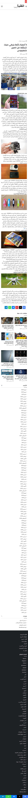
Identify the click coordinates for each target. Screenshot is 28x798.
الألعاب (24, 697)
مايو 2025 (24, 394)
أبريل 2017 (23, 555)
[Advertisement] (14, 25)
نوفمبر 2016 (23, 566)
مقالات (20, 41)
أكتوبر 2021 (23, 431)
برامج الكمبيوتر (22, 725)
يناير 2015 (24, 612)
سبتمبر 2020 (23, 461)
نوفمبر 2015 (23, 594)
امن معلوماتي (23, 720)
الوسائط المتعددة (22, 715)
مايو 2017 (24, 552)
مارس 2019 (23, 502)
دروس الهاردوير (22, 757)
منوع (25, 787)
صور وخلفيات (23, 768)
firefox (24, 663)
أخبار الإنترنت (23, 679)
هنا (24, 228)
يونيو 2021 (23, 440)
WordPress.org (22, 627)
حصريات (24, 750)
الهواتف (24, 711)
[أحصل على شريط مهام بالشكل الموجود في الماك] (7, 356)
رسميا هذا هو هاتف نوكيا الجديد (21, 326)
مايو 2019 (24, 497)
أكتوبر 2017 (23, 541)
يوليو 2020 (23, 465)
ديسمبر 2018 (23, 509)
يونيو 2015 (23, 605)
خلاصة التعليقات (22, 625)
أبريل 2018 (23, 527)
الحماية (25, 643)
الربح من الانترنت (23, 646)
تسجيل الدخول (23, 620)
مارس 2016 (23, 584)
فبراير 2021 (23, 449)
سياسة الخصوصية (23, 648)
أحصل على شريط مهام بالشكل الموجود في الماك (7, 364)
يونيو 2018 (23, 522)
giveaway (23, 665)
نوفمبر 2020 (23, 456)
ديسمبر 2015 (23, 591)
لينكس (24, 777)
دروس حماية (23, 759)
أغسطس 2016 (22, 573)
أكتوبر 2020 (23, 458)
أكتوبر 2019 (23, 486)
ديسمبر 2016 (23, 564)
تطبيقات (24, 738)
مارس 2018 (23, 529)
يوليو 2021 (23, 438)
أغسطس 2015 (22, 601)
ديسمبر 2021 (23, 426)
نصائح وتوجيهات (22, 791)
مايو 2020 (23, 470)
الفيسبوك (24, 709)
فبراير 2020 (23, 477)
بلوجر (25, 727)
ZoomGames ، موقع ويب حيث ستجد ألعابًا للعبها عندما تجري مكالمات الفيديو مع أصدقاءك (21, 360)
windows (24, 670)
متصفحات (24, 780)
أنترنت (24, 683)
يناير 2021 (24, 451)
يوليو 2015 (23, 603)
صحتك (24, 766)
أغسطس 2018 (22, 518)
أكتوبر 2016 (23, 568)
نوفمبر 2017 (23, 539)
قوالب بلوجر (23, 773)
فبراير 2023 (23, 399)
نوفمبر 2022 (23, 401)
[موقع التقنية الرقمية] (19, 6)
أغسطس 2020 (22, 463)
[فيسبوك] (24, 307)
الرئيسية (24, 41)
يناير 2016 (24, 589)
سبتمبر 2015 (23, 598)
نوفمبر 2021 (23, 428)
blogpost (24, 660)
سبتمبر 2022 (23, 405)
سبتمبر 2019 (23, 488)
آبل (25, 674)
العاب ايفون (23, 706)
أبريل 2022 (23, 417)
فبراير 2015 (23, 610)
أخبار (25, 676)
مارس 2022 (23, 419)
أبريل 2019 (23, 500)
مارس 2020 (23, 474)
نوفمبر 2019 (23, 483)
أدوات (24, 681)
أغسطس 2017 (22, 545)
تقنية (25, 745)
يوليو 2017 (23, 548)
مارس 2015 (23, 607)
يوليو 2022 (23, 410)
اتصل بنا (25, 650)
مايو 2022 (24, 415)
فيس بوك (24, 771)
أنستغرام (24, 688)
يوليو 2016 (23, 575)
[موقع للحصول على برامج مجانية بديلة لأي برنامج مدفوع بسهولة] (7, 372)
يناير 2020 (23, 479)
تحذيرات (24, 729)
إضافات (24, 693)
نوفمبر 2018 (23, 511)
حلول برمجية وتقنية (21, 754)
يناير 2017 (24, 562)
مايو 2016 (24, 580)
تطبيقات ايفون (23, 743)
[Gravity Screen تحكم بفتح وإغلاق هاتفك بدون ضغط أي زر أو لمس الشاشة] (7, 320)
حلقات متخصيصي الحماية (20, 752)
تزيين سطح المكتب (22, 734)
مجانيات (24, 782)
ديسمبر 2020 (23, 454)
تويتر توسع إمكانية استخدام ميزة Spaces (8, 342)
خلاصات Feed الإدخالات (21, 622)
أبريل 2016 (23, 582)
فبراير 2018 (23, 532)
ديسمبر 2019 (23, 481)
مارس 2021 (23, 447)
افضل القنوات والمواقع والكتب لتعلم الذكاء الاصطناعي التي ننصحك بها (21, 377)
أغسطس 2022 (22, 408)
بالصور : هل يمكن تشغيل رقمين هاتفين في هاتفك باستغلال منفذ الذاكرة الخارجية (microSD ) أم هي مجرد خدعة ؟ (21, 343)
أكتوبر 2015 (23, 596)
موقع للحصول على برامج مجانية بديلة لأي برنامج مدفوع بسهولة (7, 377)
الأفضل (24, 695)
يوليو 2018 (23, 520)
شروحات (24, 764)
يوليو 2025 (23, 389)
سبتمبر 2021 (23, 433)
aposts (24, 658)
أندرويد (24, 686)
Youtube (24, 672)
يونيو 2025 (23, 392)
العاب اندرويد (24, 639)
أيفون (25, 690)
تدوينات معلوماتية (22, 732)
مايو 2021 (24, 442)
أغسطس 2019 (22, 490)
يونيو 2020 (23, 467)
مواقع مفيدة (24, 641)
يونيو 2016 (23, 578)
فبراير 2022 (23, 421)
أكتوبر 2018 (23, 513)
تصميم (24, 736)
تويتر (25, 748)
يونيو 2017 (23, 550)
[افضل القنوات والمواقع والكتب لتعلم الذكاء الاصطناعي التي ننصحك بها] (21, 371)
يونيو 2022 (23, 412)
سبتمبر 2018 (23, 516)
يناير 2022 (23, 424)
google (24, 667)
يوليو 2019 (23, 493)
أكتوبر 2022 (23, 403)
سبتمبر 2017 (23, 543)
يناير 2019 (24, 506)
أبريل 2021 (23, 444)
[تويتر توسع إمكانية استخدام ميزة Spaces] (7, 336)
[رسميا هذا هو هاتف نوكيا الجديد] (21, 320)
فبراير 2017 (23, 559)
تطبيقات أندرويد (23, 636)
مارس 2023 (23, 396)
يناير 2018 (24, 534)
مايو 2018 (24, 525)
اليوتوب (24, 718)
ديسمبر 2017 (23, 536)
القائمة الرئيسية (23, 634)
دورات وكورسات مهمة (21, 761)
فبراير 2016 (23, 587)
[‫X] (20, 307)
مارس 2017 (23, 557)
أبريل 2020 (23, 472)
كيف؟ (25, 775)
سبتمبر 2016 (23, 571)
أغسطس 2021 (22, 435)
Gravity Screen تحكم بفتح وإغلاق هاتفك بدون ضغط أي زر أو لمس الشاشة (7, 326)
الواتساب (24, 713)
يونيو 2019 (23, 495)
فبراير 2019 (23, 504)
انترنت (24, 722)
